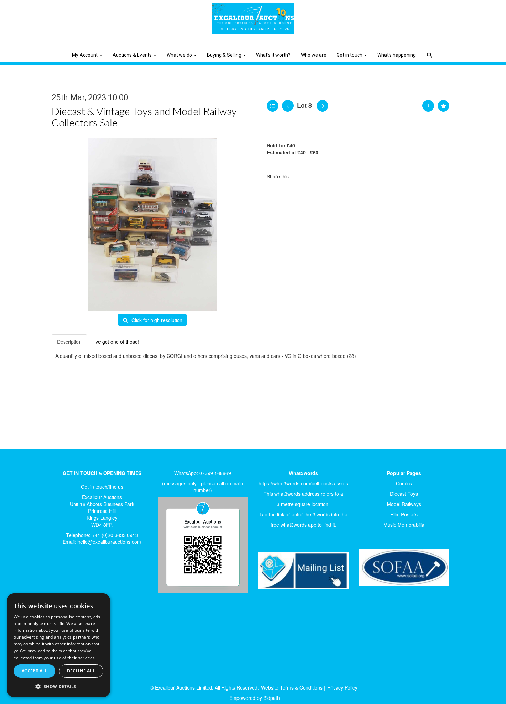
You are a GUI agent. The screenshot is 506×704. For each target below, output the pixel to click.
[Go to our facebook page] (63, 573)
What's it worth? (273, 55)
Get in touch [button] (350, 55)
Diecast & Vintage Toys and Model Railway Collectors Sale (144, 116)
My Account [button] (85, 55)
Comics (404, 483)
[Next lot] (322, 106)
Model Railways (404, 503)
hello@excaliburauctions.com (109, 541)
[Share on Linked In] (314, 176)
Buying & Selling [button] (224, 55)
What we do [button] (180, 55)
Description (69, 341)
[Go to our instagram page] (328, 176)
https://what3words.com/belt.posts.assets (303, 483)
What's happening (396, 55)
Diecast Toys (404, 493)
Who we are (313, 55)
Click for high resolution (156, 320)
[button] (430, 50)
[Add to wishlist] (443, 106)
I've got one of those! (116, 341)
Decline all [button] (81, 671)
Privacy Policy (342, 687)
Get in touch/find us (102, 486)
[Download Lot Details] (428, 106)
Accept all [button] (35, 671)
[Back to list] (272, 106)
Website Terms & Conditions (292, 687)
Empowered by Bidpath (254, 697)
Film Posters (404, 514)
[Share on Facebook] (300, 176)
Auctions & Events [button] (133, 55)
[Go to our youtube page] (91, 573)
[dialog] (58, 645)
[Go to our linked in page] (77, 573)
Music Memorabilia (403, 524)
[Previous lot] (288, 106)
